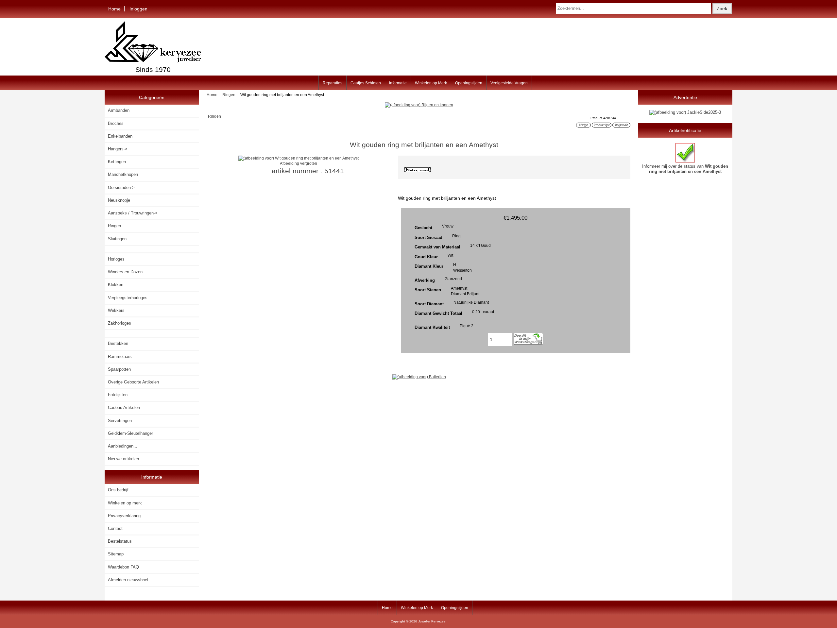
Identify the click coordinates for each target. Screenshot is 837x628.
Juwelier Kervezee (432, 621)
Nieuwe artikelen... (125, 458)
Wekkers (116, 310)
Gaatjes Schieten (365, 83)
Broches (116, 123)
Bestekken (118, 343)
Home (114, 8)
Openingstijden (468, 83)
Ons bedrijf (118, 489)
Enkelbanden (120, 136)
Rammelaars (120, 356)
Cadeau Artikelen (124, 407)
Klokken (115, 284)
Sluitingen (117, 238)
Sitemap (116, 554)
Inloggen (138, 8)
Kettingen (117, 161)
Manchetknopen (123, 174)
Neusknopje (119, 200)
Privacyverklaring (124, 515)
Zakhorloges (119, 323)
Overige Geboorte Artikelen (133, 382)
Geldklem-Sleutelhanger (130, 433)
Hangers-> (118, 148)
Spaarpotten (119, 369)
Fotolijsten (118, 394)
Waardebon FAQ (123, 567)
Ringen (228, 95)
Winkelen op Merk (431, 83)
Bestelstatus (120, 541)
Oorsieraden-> (121, 187)
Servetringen (120, 420)
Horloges (116, 259)
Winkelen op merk (125, 503)
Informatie (398, 83)
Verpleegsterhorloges (127, 297)
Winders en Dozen (125, 271)
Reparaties (332, 83)
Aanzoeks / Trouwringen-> (133, 213)
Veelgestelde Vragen (509, 83)
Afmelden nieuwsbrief (128, 579)
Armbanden (118, 110)
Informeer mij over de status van (685, 169)
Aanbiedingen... (122, 446)
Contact (115, 528)
